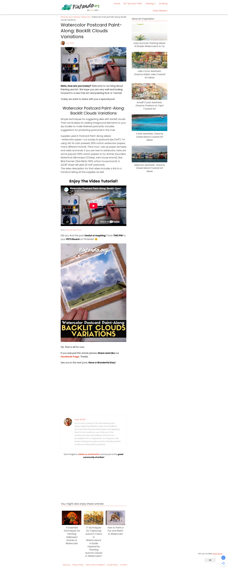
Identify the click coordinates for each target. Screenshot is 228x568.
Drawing (163, 3)
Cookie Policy (112, 564)
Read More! (217, 553)
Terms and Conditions (95, 564)
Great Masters (160, 10)
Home (117, 3)
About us (66, 564)
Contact (123, 564)
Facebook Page (70, 356)
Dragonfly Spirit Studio (74, 230)
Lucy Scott (70, 43)
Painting (150, 3)
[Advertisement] (93, 478)
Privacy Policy (78, 564)
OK (210, 560)
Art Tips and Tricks (133, 3)
